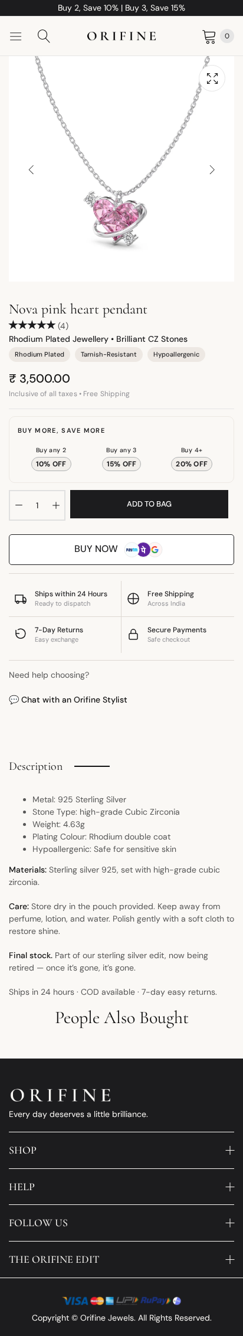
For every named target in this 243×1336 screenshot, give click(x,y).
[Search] (44, 36)
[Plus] (56, 505)
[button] (212, 169)
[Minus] (18, 505)
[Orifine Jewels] (121, 36)
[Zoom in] (212, 78)
